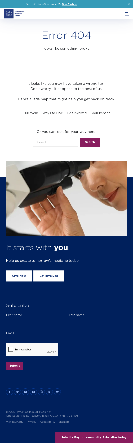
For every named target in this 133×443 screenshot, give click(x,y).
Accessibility (47, 422)
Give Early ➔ (69, 4)
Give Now (19, 276)
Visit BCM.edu (14, 422)
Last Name (76, 315)
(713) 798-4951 (69, 415)
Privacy (31, 422)
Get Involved (48, 276)
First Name (14, 315)
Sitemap (64, 422)
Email (10, 333)
